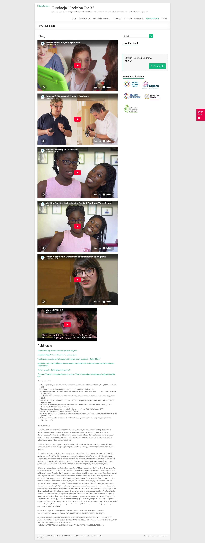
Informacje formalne (149, 536)
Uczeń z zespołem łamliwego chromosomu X (53, 370)
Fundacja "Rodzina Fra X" (73, 7)
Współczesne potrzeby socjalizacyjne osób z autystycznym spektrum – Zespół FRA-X (68, 359)
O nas (74, 18)
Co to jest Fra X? (85, 18)
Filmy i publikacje (152, 18)
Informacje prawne (162, 536)
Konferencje (138, 18)
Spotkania (128, 18)
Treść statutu (157, 66)
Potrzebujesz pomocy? (101, 18)
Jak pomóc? (117, 18)
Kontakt (164, 18)
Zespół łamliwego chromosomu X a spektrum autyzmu (57, 351)
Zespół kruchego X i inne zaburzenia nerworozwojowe (57, 355)
